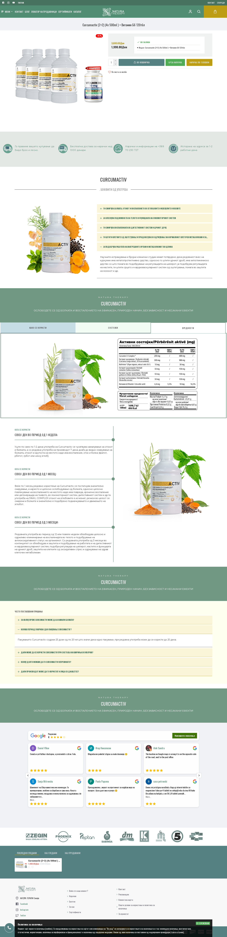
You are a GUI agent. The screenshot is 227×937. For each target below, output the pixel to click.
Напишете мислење (185, 735)
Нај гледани (50, 853)
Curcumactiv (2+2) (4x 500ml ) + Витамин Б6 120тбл (44, 860)
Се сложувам (202, 923)
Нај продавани (72, 853)
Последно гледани (27, 853)
